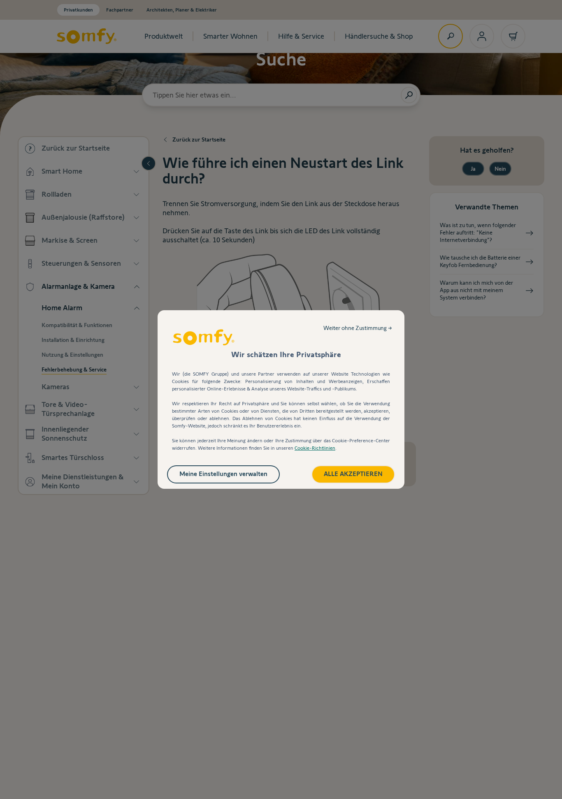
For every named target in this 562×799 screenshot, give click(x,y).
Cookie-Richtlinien (315, 448)
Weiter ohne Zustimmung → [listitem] (357, 328)
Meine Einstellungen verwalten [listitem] (223, 473)
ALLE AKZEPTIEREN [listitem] (353, 473)
